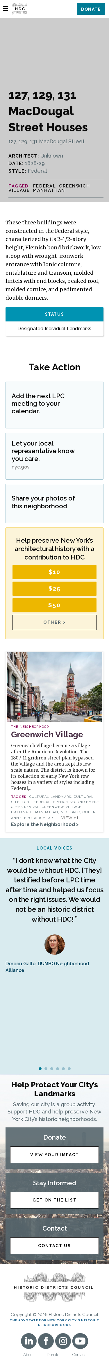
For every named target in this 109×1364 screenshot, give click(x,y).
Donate (91, 9)
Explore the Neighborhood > (45, 824)
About (28, 1355)
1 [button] (40, 1068)
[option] (54, 909)
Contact (79, 1355)
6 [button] (69, 1068)
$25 (55, 588)
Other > (54, 622)
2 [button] (45, 1068)
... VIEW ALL (69, 818)
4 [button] (57, 1068)
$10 (55, 572)
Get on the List (55, 1200)
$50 (54, 605)
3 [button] (51, 1068)
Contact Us (54, 1245)
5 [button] (63, 1068)
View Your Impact (54, 1154)
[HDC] (20, 8)
